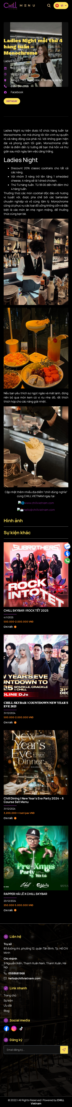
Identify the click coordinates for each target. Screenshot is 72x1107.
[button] (49, 6)
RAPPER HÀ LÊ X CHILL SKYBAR (25, 894)
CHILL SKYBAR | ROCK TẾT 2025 (26, 610)
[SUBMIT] (64, 1050)
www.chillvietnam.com (39, 503)
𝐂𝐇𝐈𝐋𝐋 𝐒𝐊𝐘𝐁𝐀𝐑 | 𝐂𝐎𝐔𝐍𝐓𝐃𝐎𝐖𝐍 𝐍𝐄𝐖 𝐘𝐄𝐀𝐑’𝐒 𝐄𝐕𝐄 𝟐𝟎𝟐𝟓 (36, 704)
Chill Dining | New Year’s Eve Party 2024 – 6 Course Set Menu (34, 800)
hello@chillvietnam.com (39, 510)
